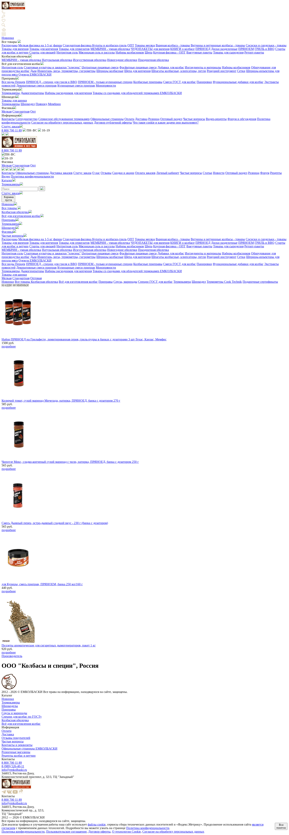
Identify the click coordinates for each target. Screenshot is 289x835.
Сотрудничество (27, 119)
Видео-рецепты (216, 119)
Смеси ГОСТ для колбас (179, 82)
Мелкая (7, 111)
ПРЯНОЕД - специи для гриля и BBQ (51, 82)
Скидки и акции (123, 173)
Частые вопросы (194, 119)
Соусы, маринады (125, 281)
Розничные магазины (16, 752)
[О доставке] (7, 169)
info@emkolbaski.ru (14, 769)
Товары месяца (145, 45)
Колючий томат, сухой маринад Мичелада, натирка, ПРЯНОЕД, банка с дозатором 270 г (61, 400)
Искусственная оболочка (89, 60)
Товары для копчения (43, 49)
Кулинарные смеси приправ (76, 85)
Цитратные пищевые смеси (100, 67)
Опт (33, 111)
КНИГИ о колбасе (182, 49)
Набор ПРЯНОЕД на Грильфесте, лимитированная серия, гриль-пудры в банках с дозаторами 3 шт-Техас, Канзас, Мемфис (84, 339)
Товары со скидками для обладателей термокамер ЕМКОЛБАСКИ (137, 93)
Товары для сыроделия (228, 52)
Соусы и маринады (14, 713)
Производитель (12, 656)
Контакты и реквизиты (17, 745)
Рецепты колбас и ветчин (19, 755)
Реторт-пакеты (254, 52)
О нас (96, 173)
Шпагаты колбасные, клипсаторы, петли (178, 71)
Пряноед (41, 104)
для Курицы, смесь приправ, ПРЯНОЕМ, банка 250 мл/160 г (42, 584)
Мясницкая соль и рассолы (97, 52)
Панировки (204, 82)
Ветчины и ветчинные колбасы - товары (218, 45)
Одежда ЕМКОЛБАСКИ (35, 74)
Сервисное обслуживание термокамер (64, 119)
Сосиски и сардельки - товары (266, 45)
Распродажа (9, 45)
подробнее (9, 346)
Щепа (148, 52)
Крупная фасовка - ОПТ (169, 52)
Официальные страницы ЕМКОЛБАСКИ (29, 748)
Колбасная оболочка (15, 212)
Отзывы (106, 173)
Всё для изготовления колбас (21, 216)
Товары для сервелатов (74, 49)
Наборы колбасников (130, 52)
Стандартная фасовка (77, 45)
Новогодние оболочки (122, 60)
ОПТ (130, 45)
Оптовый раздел (171, 119)
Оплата (129, 119)
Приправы (9, 220)
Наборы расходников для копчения (68, 93)
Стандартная (20, 111)
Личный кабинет (167, 173)
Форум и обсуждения (241, 119)
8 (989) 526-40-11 (13, 766)
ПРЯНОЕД (202, 49)
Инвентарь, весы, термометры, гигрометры (66, 71)
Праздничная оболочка (153, 60)
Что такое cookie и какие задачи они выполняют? (166, 122)
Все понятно (281, 826)
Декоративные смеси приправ (36, 85)
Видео (6, 176)
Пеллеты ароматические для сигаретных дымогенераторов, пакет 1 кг (49, 645)
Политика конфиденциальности (32, 176)
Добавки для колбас (170, 67)
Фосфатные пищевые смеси (138, 67)
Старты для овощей (42, 52)
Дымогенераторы (32, 93)
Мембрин (54, 104)
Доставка (141, 119)
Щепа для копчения (137, 71)
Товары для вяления (15, 49)
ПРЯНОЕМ (246, 49)
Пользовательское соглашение (66, 831)
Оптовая (36, 278)
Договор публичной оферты (113, 122)
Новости (219, 173)
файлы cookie (97, 824)
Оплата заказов (145, 173)
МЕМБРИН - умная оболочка (110, 49)
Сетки (241, 71)
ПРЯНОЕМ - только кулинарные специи (105, 82)
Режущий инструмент (221, 71)
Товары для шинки (14, 100)
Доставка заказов (61, 173)
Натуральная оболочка (57, 60)
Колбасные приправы (147, 82)
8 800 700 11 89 (12, 130)
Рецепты (276, 173)
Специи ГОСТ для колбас (155, 281)
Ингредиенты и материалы (203, 67)
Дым (33, 71)
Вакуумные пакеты (199, 52)
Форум (264, 173)
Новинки (8, 38)
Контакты (8, 119)
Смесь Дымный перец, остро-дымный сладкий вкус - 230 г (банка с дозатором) (55, 523)
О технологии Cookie (126, 831)
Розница (153, 119)
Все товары (10, 208)
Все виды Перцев (13, 82)
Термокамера (10, 224)
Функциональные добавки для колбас (238, 82)
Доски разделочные (224, 49)
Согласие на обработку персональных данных (62, 122)
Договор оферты (99, 831)
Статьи (207, 173)
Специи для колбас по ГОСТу (22, 716)
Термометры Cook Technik (224, 281)
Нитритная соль (67, 52)
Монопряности (106, 85)
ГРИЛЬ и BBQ (264, 49)
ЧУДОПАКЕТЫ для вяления (150, 49)
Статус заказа (11, 126)
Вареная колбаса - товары (173, 45)
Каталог (7, 180)
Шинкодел (28, 104)
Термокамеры (11, 93)
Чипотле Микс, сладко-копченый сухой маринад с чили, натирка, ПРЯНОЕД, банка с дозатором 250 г (70, 461)
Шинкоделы (10, 706)
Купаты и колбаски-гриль (109, 45)
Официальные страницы (107, 119)
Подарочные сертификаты (260, 281)
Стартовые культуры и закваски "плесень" (52, 67)
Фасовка (7, 231)
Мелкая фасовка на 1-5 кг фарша (40, 45)
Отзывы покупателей (16, 738)
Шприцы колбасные (109, 71)
